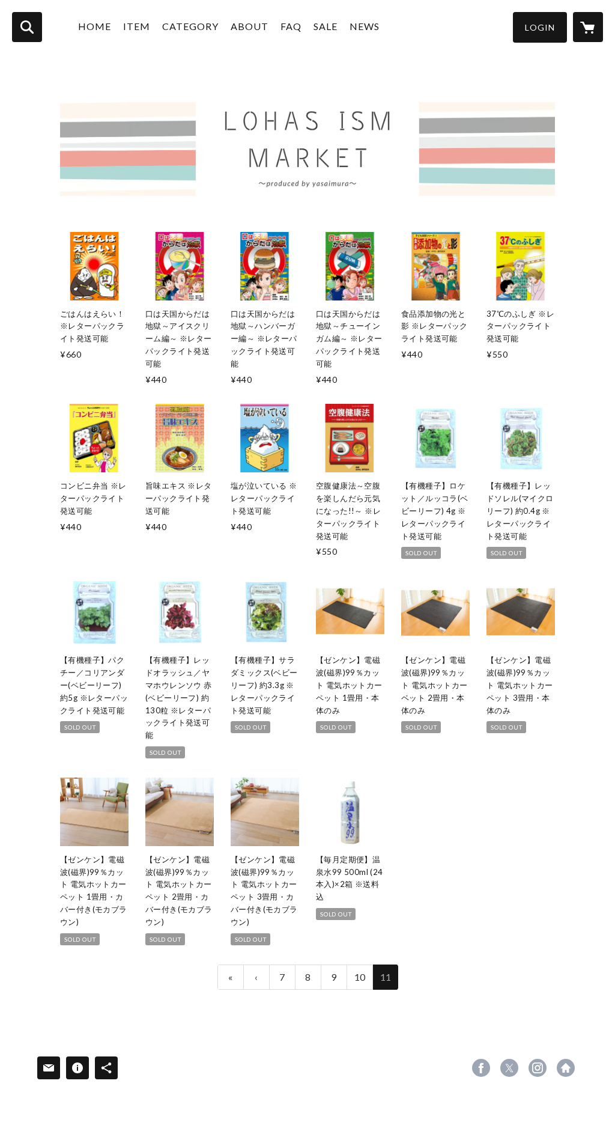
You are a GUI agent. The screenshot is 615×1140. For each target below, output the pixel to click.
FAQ (290, 26)
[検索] (27, 27)
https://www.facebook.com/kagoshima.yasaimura (481, 1068)
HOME (94, 26)
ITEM (136, 26)
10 (359, 977)
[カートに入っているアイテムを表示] (588, 27)
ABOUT (249, 26)
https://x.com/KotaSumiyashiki (509, 1068)
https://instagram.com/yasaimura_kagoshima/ (538, 1068)
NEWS (365, 26)
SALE (326, 26)
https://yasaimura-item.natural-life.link (566, 1068)
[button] (540, 27)
